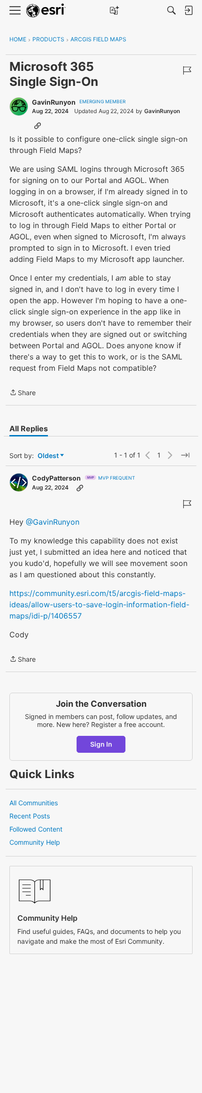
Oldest (49, 455)
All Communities (33, 803)
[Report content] (187, 70)
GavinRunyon (54, 102)
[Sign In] (188, 10)
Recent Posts (29, 816)
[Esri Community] (46, 10)
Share (22, 393)
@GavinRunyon (52, 522)
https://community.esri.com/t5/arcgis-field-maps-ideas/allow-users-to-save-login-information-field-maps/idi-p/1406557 (99, 604)
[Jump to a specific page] (185, 455)
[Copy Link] (37, 125)
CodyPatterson (56, 478)
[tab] (29, 428)
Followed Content (35, 829)
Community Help (34, 842)
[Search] (171, 10)
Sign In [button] (101, 744)
